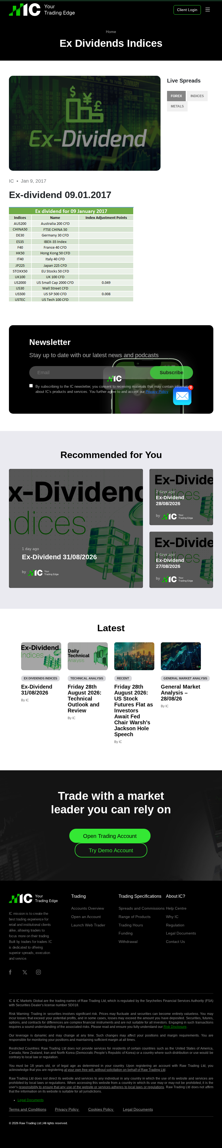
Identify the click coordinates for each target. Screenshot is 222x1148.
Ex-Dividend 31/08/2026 (59, 557)
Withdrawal (128, 941)
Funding (126, 933)
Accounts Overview (87, 908)
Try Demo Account (111, 850)
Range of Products (135, 917)
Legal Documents (181, 933)
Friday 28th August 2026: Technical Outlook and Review (85, 698)
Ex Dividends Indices (111, 43)
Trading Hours (131, 925)
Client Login (187, 10)
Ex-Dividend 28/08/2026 (170, 500)
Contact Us (175, 941)
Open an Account (86, 917)
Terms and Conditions (27, 1109)
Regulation (175, 925)
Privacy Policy (157, 392)
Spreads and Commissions (142, 908)
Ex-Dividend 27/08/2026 (170, 563)
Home (111, 31)
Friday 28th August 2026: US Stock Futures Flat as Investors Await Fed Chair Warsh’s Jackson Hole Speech (133, 710)
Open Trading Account (110, 836)
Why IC (172, 917)
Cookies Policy (101, 1109)
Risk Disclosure (175, 1027)
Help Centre (176, 908)
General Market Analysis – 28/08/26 (180, 693)
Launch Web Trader (88, 925)
